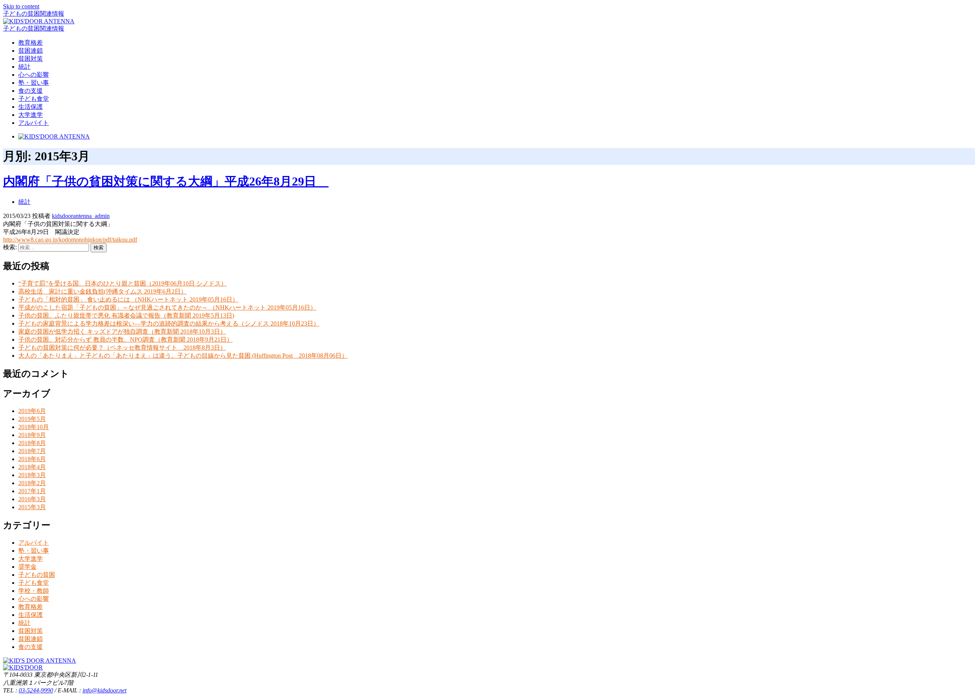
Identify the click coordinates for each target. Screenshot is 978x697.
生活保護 (30, 106)
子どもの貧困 (36, 574)
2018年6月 (32, 459)
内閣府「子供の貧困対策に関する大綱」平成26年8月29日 (166, 181)
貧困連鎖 (30, 50)
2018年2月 (32, 483)
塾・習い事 (33, 82)
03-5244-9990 (36, 690)
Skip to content (21, 6)
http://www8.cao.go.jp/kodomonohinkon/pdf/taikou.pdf (70, 239)
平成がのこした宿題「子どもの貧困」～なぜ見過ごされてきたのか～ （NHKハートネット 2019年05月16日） (167, 307)
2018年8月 (32, 443)
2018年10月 (33, 427)
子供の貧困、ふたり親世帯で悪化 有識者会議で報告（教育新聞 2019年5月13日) (126, 315)
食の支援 (30, 90)
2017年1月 (32, 491)
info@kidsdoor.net (104, 690)
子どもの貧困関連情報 (33, 13)
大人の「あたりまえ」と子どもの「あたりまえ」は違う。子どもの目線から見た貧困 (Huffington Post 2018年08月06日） (183, 355)
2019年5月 (32, 419)
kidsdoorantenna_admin (81, 216)
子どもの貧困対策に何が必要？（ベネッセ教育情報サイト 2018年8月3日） (122, 347)
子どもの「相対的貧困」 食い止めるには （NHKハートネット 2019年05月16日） (128, 299)
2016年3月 (32, 499)
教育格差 (30, 42)
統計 (24, 66)
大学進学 (30, 114)
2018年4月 (32, 467)
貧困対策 (30, 58)
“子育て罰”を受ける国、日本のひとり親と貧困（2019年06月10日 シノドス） (122, 283)
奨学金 (27, 566)
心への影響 (33, 74)
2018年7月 (32, 451)
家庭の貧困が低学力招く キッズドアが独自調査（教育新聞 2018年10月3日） (122, 331)
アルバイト (33, 122)
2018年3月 (32, 475)
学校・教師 (33, 590)
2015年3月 (32, 507)
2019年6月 (32, 411)
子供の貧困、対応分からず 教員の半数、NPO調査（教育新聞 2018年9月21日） (125, 339)
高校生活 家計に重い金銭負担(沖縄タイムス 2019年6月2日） (102, 291)
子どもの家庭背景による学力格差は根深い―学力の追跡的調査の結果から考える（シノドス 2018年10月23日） (168, 323)
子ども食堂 (33, 98)
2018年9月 (32, 435)
